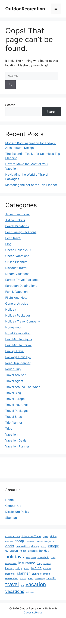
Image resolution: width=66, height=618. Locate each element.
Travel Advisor (15, 375)
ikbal (53, 558)
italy (39, 563)
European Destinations (21, 285)
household (43, 557)
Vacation (11, 434)
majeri (26, 568)
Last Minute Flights (18, 339)
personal (10, 573)
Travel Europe (15, 399)
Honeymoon (13, 327)
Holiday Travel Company (22, 321)
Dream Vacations (17, 274)
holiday (44, 550)
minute (36, 568)
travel (12, 584)
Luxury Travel (14, 351)
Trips (8, 428)
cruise (39, 541)
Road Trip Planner (17, 363)
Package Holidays (18, 357)
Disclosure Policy (17, 511)
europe (53, 546)
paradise (47, 568)
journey (9, 568)
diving (43, 546)
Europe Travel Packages (22, 280)
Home (9, 500)
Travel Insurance (17, 405)
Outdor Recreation (25, 8)
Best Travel (13, 238)
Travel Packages (17, 410)
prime (46, 573)
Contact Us (13, 506)
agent (45, 537)
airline (53, 536)
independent (11, 564)
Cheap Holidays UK (19, 250)
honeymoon (31, 558)
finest (23, 550)
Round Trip (13, 369)
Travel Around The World (22, 387)
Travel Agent (14, 381)
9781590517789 (12, 537)
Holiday (10, 309)
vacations (14, 591)
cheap (19, 541)
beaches (9, 541)
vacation (36, 584)
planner (23, 573)
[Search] (10, 84)
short (30, 578)
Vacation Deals (15, 440)
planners (37, 573)
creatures (30, 541)
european (11, 550)
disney (35, 546)
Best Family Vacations (20, 232)
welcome (30, 592)
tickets (51, 578)
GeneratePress (33, 612)
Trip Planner (13, 422)
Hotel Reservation (17, 333)
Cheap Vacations (17, 256)
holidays (14, 557)
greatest (32, 550)
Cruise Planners (16, 262)
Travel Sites (13, 416)
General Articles (16, 303)
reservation (11, 578)
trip (22, 585)
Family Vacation (16, 291)
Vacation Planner (17, 446)
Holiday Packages (18, 315)
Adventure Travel (17, 214)
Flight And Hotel (16, 297)
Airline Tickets (15, 220)
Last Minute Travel (18, 345)
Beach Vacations (17, 226)
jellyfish (47, 564)
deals (9, 546)
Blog (8, 244)
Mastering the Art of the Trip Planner (31, 185)
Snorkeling (40, 578)
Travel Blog (13, 393)
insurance (26, 563)
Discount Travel (16, 268)
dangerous (49, 541)
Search (10, 105)
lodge (18, 568)
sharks (23, 578)
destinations (23, 546)
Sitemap (11, 517)
